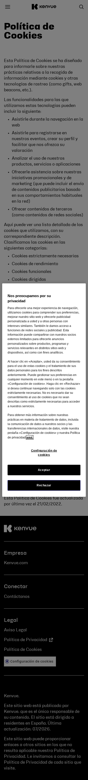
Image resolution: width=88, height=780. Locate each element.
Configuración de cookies (44, 453)
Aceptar (44, 470)
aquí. (29, 437)
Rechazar (44, 485)
